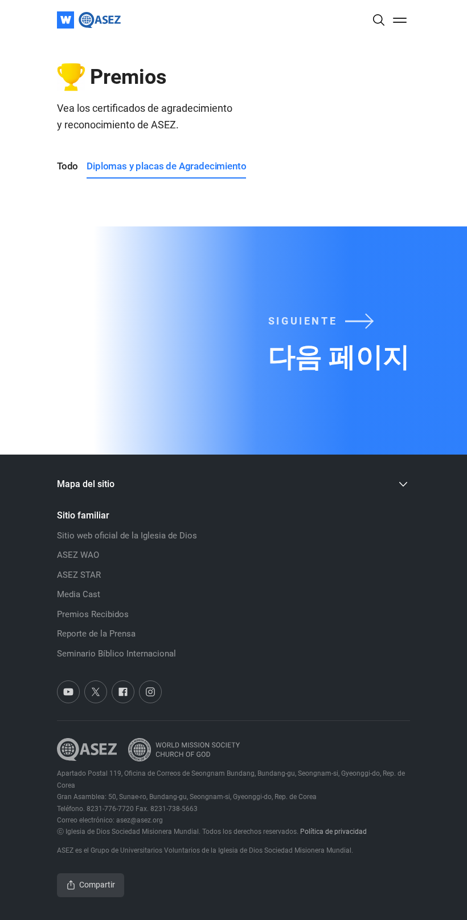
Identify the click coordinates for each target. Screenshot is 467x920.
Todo (67, 166)
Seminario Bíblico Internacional (116, 654)
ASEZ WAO (78, 555)
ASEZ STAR (79, 575)
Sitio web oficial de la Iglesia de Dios (127, 535)
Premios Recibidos (93, 614)
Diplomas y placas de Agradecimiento (166, 166)
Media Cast (78, 594)
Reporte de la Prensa (96, 634)
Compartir (97, 884)
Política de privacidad (333, 832)
